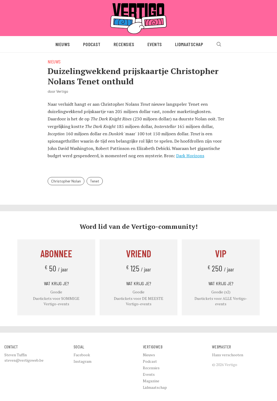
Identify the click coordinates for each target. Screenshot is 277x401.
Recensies (124, 44)
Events (154, 44)
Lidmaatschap (189, 44)
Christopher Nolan (66, 181)
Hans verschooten (227, 354)
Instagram (82, 361)
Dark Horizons (190, 156)
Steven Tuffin (15, 354)
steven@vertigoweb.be (24, 360)
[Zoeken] (219, 44)
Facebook (82, 354)
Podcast (92, 44)
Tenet (94, 181)
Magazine (151, 380)
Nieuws (62, 44)
